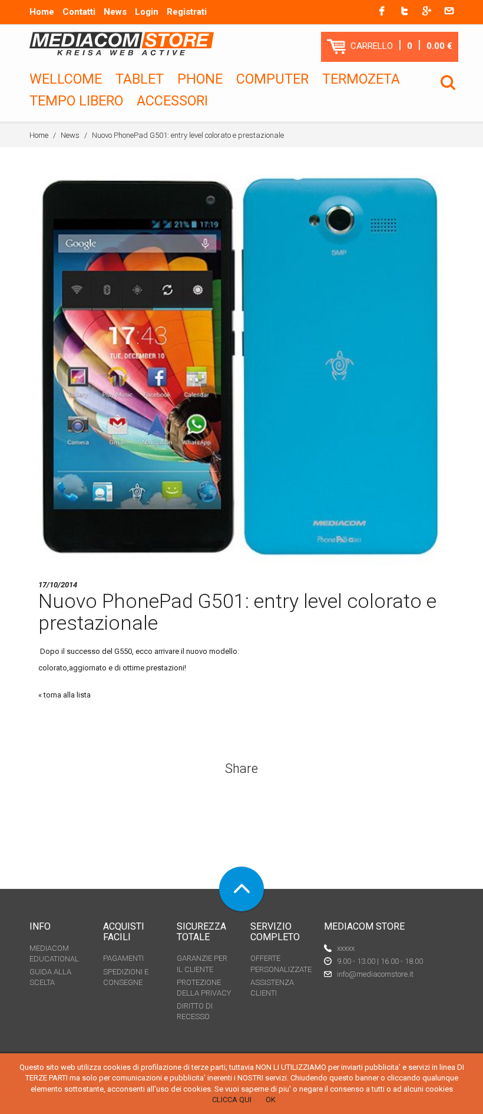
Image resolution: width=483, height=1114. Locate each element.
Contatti (78, 11)
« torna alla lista (64, 694)
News (115, 11)
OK (271, 1099)
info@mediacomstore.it (375, 974)
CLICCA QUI (232, 1099)
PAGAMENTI (123, 958)
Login (146, 11)
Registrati (187, 11)
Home (41, 11)
